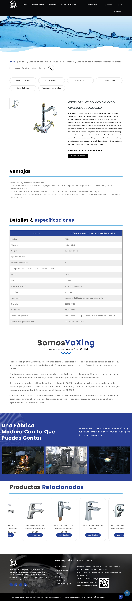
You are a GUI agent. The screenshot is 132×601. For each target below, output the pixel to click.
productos (53, 5)
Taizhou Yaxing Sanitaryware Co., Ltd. (40, 597)
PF (81, 5)
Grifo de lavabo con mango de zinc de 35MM (51, 529)
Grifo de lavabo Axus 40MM (81, 527)
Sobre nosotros (38, 5)
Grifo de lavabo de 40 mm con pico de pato (109, 527)
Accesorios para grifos (51, 88)
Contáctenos (92, 5)
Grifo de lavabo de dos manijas (60, 61)
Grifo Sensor (80, 80)
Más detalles (23, 535)
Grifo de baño (23, 88)
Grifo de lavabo (36, 61)
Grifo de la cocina (51, 80)
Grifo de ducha (109, 80)
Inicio (25, 5)
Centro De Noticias (68, 5)
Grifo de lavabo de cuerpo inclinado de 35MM (22, 529)
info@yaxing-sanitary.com (100, 573)
